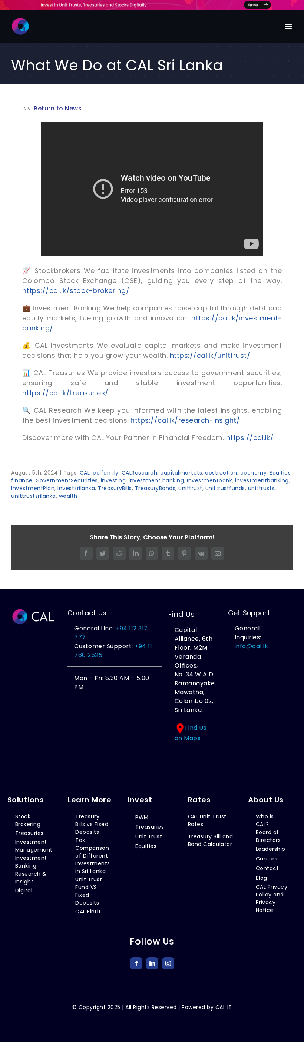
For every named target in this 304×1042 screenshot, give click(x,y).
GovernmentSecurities (67, 480)
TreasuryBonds (155, 488)
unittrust (190, 488)
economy (253, 472)
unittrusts (261, 488)
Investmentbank (209, 480)
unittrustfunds (225, 488)
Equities (280, 472)
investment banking (156, 480)
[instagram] (168, 963)
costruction (221, 472)
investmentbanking (262, 480)
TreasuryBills (115, 488)
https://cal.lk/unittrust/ (209, 355)
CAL (85, 472)
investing (113, 480)
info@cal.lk (251, 646)
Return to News (58, 108)
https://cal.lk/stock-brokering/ (76, 290)
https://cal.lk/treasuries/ (65, 392)
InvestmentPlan (32, 488)
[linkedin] (152, 963)
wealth (68, 496)
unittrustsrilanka (33, 496)
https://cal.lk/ (250, 437)
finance (22, 480)
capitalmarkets (181, 472)
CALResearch (140, 472)
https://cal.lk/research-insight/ (185, 420)
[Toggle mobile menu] (289, 26)
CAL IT (223, 1007)
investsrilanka (76, 488)
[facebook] (136, 963)
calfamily (106, 472)
